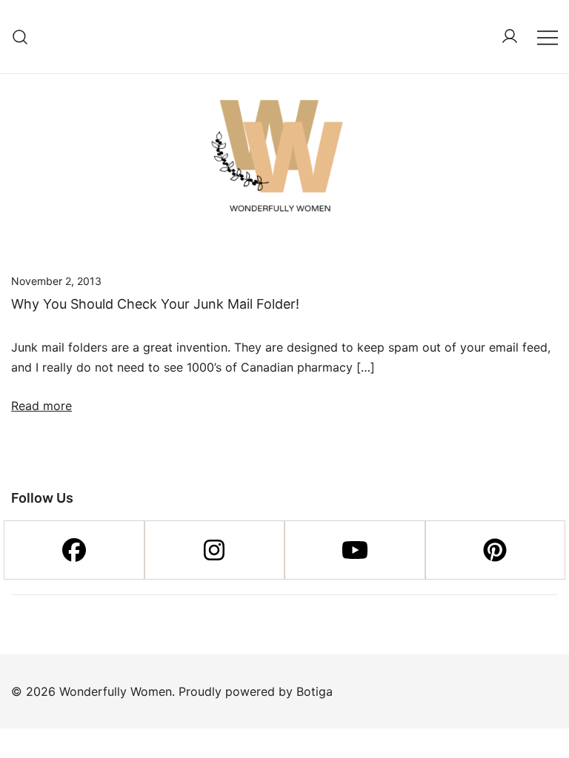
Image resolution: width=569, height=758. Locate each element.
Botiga (314, 691)
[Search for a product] (20, 37)
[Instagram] (214, 550)
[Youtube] (354, 550)
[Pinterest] (495, 550)
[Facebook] (74, 550)
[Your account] (510, 37)
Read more (41, 405)
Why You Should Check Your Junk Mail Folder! (155, 304)
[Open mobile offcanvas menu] (547, 37)
